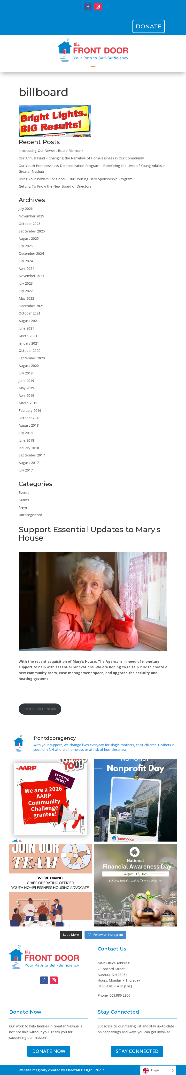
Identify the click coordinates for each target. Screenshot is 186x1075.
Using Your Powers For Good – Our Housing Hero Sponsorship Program (75, 179)
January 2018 (29, 448)
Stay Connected (137, 1051)
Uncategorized (30, 515)
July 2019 (26, 373)
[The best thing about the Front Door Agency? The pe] (50, 885)
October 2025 (29, 223)
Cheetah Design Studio (85, 1070)
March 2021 (28, 335)
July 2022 (26, 291)
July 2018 (26, 432)
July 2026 (26, 208)
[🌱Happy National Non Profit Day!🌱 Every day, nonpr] (135, 800)
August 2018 (29, 425)
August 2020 (29, 365)
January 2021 (29, 343)
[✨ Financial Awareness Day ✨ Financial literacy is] (135, 885)
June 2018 (26, 440)
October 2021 (29, 313)
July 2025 (26, 246)
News (23, 507)
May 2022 (26, 298)
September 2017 (32, 455)
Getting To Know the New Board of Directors (55, 186)
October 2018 (29, 417)
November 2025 (31, 216)
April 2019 (26, 395)
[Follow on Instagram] (98, 6)
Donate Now (48, 1051)
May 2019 (26, 388)
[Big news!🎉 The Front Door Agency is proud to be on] (50, 800)
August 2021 (29, 320)
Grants (24, 500)
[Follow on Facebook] (88, 6)
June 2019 (26, 380)
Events (24, 492)
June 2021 (26, 328)
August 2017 (29, 462)
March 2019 (28, 403)
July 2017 (26, 470)
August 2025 (29, 238)
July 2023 (26, 283)
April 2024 (26, 268)
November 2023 (31, 275)
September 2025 (32, 231)
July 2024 (26, 261)
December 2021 (31, 306)
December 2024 (31, 253)
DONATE (149, 26)
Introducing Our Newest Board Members (51, 150)
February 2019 (30, 410)
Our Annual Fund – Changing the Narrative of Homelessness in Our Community (81, 158)
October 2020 (29, 350)
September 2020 (32, 358)
